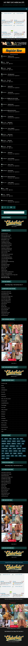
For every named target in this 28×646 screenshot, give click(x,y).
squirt (3, 455)
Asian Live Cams (4, 253)
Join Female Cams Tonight (6, 293)
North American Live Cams (6, 245)
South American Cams (5, 312)
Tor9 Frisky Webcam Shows (6, 257)
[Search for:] (14, 212)
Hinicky (8, 194)
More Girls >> (14, 363)
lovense (24, 448)
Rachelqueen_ (11, 170)
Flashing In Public (4, 260)
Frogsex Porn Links (5, 314)
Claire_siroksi (11, 182)
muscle (10, 451)
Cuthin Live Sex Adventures (6, 273)
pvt (2, 453)
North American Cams (5, 308)
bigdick (13, 441)
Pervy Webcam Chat (5, 276)
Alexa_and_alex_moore (13, 98)
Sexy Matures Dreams (5, 264)
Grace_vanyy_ (11, 164)
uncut (3, 458)
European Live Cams (5, 241)
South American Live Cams (6, 238)
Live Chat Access (4, 315)
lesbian (19, 448)
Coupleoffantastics (12, 110)
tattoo (7, 455)
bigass (21, 438)
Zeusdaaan (10, 152)
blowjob (4, 443)
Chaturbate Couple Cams (6, 292)
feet (17, 446)
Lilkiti (7, 188)
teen (16, 455)
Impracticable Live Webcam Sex (7, 272)
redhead (7, 453)
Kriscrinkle (10, 122)
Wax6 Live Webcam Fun (6, 301)
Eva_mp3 (9, 80)
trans (20, 455)
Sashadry (9, 68)
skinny (15, 453)
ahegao (6, 438)
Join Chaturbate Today (5, 236)
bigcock (9, 441)
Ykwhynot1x (10, 92)
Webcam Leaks (4, 270)
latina (14, 448)
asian (14, 438)
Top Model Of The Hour (5, 242)
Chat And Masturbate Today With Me (14, 45)
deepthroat (12, 446)
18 (2, 438)
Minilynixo (10, 134)
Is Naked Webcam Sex (5, 255)
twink (24, 455)
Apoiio (7, 62)
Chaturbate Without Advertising (7, 261)
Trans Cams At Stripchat (6, 302)
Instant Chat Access (14, 54)
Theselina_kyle (11, 56)
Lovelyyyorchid (11, 158)
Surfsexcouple (11, 104)
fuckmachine (4, 448)
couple (18, 443)
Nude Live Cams (4, 311)
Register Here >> (14, 376)
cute (3, 446)
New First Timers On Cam (6, 235)
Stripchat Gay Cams (5, 295)
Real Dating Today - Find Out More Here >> (14, 285)
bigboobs (4, 441)
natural (15, 451)
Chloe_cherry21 (11, 128)
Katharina (18, 57)
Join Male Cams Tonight (5, 298)
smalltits (20, 453)
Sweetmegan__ (11, 200)
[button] (26, 9)
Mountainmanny (11, 176)
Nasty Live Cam (4, 267)
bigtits (18, 441)
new (20, 451)
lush (3, 451)
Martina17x (10, 86)
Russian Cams (4, 306)
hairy (10, 448)
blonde (23, 441)
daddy (7, 446)
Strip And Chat (4, 303)
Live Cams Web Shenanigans (6, 258)
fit (20, 446)
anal (10, 438)
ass (17, 438)
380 (11, 207)
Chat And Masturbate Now (6, 244)
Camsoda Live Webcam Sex (6, 248)
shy (11, 453)
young (7, 458)
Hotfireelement (11, 74)
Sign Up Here (14, 226)
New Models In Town (5, 239)
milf (6, 451)
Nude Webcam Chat (5, 266)
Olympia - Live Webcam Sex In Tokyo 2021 (9, 275)
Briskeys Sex (3, 269)
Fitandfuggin (10, 116)
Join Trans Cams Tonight (6, 299)
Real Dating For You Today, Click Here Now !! (14, 631)
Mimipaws (10, 140)
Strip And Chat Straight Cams (7, 296)
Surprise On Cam (4, 233)
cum (23, 443)
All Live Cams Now (4, 309)
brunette (14, 443)
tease (12, 455)
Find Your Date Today (5, 251)
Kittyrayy (9, 146)
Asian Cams (3, 305)
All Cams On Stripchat (5, 247)
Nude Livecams (4, 263)
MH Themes (21, 562)
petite (23, 451)
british (8, 443)
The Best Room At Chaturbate (7, 254)
